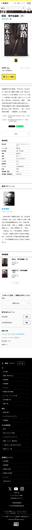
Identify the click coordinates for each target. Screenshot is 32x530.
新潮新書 (5, 383)
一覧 (22, 363)
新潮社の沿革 (7, 469)
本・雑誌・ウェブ (20, 3)
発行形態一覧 (7, 399)
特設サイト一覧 (7, 449)
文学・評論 (11, 334)
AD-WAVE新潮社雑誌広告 (17, 506)
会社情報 (5, 461)
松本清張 (5, 19)
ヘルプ (18, 513)
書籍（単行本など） (8, 375)
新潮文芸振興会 (17, 503)
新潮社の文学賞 (7, 473)
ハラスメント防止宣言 (10, 513)
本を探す (5, 371)
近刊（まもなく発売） (9, 433)
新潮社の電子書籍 (8, 391)
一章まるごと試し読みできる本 (12, 445)
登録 (26, 317)
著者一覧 (5, 403)
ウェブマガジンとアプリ (10, 416)
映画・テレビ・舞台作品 (10, 441)
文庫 (9, 341)
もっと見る (15, 282)
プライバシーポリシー (21, 511)
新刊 (4, 429)
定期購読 (5, 420)
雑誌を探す (6, 412)
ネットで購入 (10, 77)
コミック (5, 387)
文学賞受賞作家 (20, 334)
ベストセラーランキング (10, 437)
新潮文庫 (16, 337)
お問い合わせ (7, 481)
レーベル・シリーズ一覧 (10, 395)
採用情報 (5, 465)
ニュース (5, 477)
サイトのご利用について (10, 511)
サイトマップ (24, 513)
